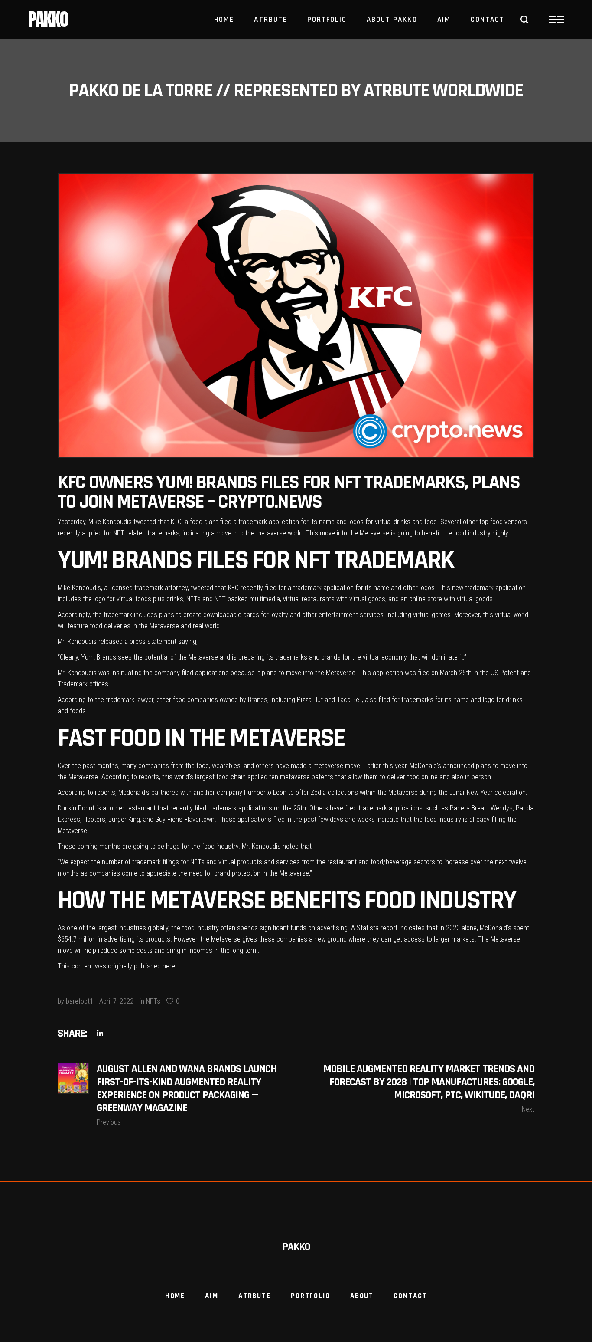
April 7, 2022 (116, 1001)
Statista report (377, 928)
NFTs (153, 1001)
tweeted (144, 522)
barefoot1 (79, 1001)
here (169, 966)
